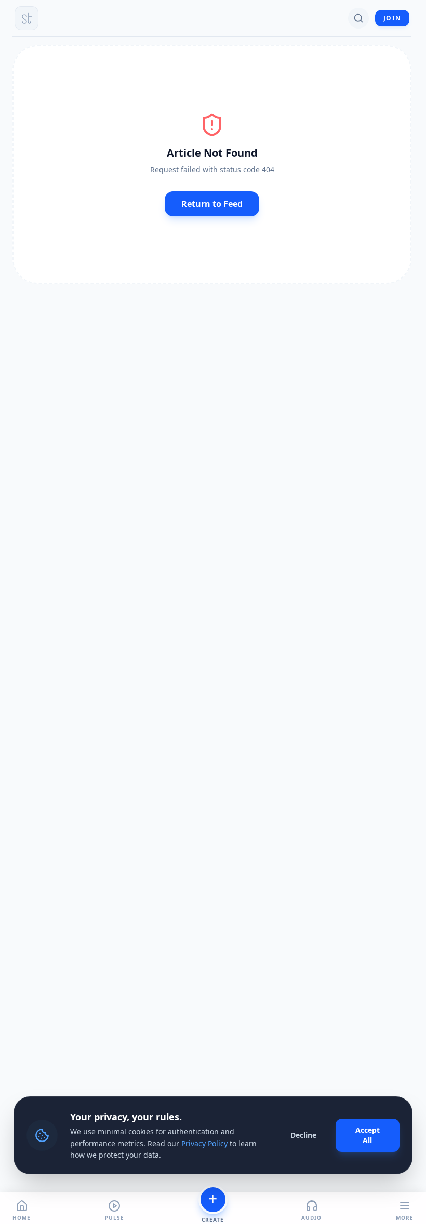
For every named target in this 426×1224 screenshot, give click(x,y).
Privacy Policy (204, 1143)
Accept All (367, 1135)
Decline (303, 1135)
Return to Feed (212, 204)
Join (392, 17)
